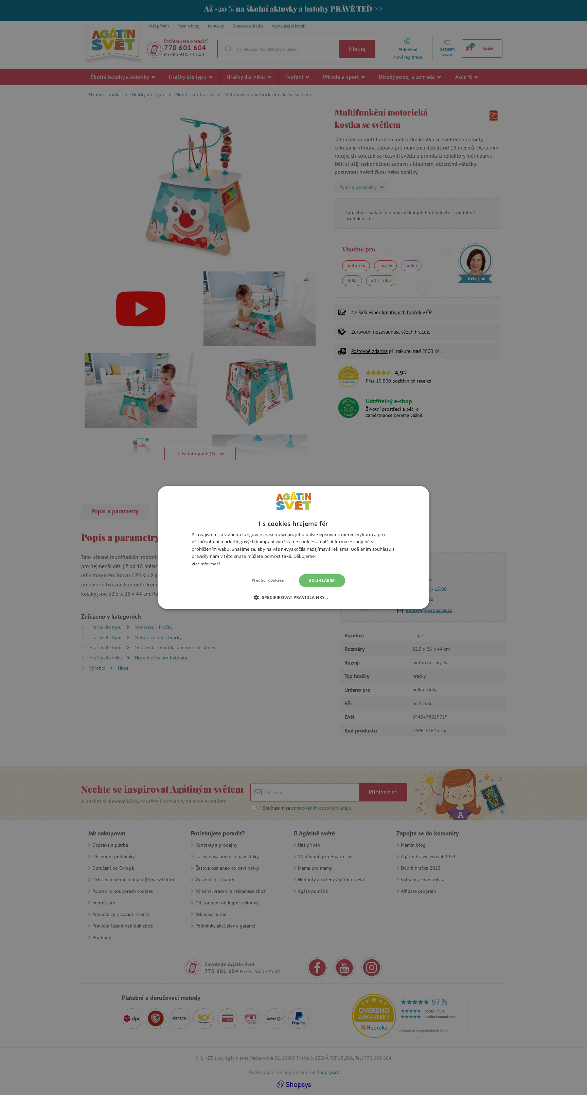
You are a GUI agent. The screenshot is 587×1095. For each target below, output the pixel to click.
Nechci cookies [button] (268, 580)
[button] (293, 597)
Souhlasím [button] (322, 580)
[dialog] (293, 547)
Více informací (206, 564)
